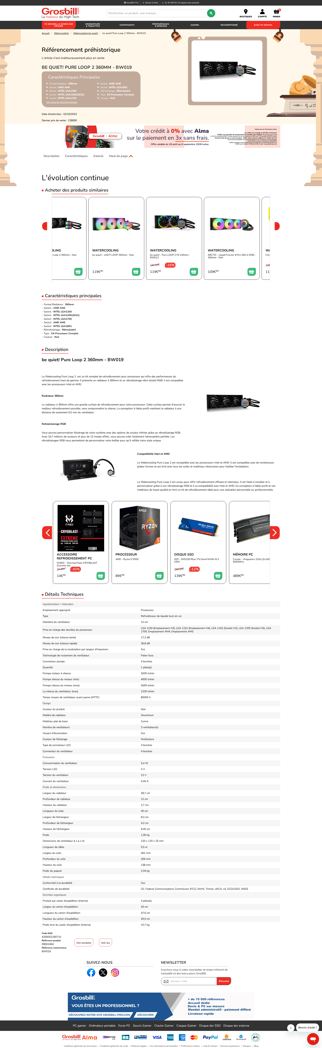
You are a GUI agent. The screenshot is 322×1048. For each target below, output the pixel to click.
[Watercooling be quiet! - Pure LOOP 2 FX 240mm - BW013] (174, 238)
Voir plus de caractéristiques (61, 102)
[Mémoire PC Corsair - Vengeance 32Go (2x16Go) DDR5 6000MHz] (257, 542)
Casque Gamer (186, 1025)
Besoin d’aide (151, 2)
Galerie (98, 156)
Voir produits (83, 943)
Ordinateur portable (102, 1025)
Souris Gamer (142, 1025)
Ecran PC (124, 1025)
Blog (256, 1046)
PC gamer (79, 1025)
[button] (44, 238)
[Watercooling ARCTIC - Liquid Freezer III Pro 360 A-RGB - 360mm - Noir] (232, 238)
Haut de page (118, 156)
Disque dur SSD (210, 1025)
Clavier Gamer (164, 1025)
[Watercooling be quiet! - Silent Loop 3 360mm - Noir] (58, 238)
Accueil (46, 33)
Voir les (105, 943)
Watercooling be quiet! (85, 33)
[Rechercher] (211, 13)
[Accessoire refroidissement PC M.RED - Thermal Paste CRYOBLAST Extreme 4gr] (81, 542)
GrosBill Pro (132, 2)
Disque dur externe (236, 1025)
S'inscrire (224, 981)
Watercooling (61, 33)
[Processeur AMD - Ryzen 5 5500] (139, 542)
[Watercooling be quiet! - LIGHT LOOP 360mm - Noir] (116, 238)
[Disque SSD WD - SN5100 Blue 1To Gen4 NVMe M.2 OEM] (198, 542)
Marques (247, 1046)
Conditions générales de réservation (80, 1046)
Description (51, 156)
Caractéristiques (76, 156)
